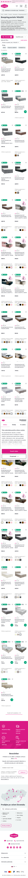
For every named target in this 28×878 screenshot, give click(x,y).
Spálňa (5, 14)
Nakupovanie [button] (4, 853)
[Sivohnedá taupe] (9, 342)
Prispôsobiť (13, 456)
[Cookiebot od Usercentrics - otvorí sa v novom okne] (19, 420)
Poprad (18, 817)
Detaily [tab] (14, 424)
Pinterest (17, 847)
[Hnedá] (16, 84)
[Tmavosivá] (20, 560)
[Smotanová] (18, 560)
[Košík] (21, 6)
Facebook (8, 847)
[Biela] (18, 230)
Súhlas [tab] (5, 424)
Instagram (11, 847)
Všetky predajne (6, 825)
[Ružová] (25, 230)
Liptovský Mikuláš (7, 818)
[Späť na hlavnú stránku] (4, 6)
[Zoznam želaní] (17, 6)
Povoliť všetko (14, 451)
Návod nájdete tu (5, 779)
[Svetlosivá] (11, 342)
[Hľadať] (3, 10)
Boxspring (15, 14)
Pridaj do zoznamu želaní (12, 54)
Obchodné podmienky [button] (6, 862)
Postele (10, 14)
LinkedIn (20, 847)
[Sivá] (18, 84)
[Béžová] (16, 230)
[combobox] (20, 36)
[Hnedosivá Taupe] (18, 634)
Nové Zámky (20, 815)
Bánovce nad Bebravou (6, 813)
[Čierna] (20, 230)
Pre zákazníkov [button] (5, 857)
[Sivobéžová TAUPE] (16, 560)
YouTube (14, 847)
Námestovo (19, 812)
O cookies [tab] (23, 424)
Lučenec (4, 821)
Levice (4, 816)
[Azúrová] (2, 342)
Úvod (2, 14)
